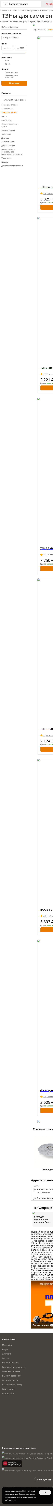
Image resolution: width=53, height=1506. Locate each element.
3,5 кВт (7, 64)
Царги (4, 116)
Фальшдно (6, 134)
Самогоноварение (28, 10)
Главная (3, 10)
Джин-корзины (8, 130)
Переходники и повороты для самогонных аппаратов (11, 151)
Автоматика (6, 120)
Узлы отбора (7, 108)
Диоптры (5, 138)
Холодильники (7, 141)
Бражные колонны (9, 105)
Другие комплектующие (12, 165)
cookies (22, 1491)
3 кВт (7, 61)
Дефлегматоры (8, 145)
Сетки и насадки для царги (10, 125)
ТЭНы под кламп (9, 112)
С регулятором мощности (11, 76)
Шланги (4, 162)
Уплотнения (6, 158)
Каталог (13, 10)
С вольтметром (11, 72)
